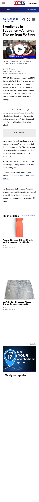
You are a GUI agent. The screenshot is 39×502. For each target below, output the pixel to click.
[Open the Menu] (4, 3)
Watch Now (33, 3)
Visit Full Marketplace (29, 216)
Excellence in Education (10, 20)
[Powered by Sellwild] (33, 344)
